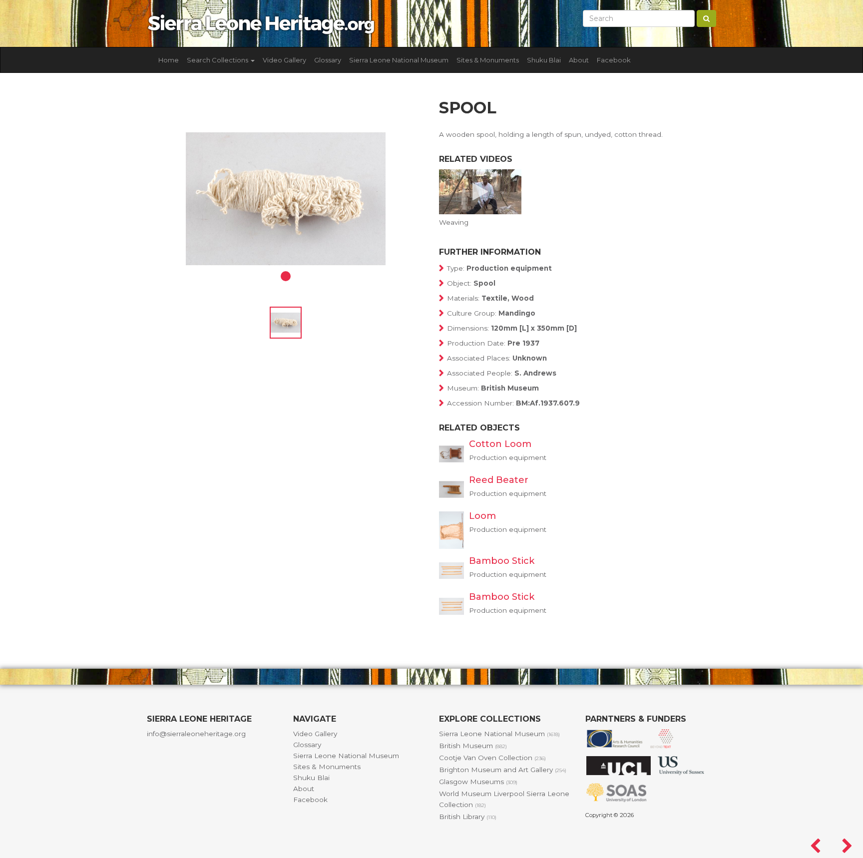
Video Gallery (284, 60)
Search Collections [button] (218, 60)
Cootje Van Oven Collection (492, 758)
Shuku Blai (544, 60)
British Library (467, 817)
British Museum (473, 746)
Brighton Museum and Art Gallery (502, 770)
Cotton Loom (500, 443)
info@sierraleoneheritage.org (196, 734)
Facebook (614, 60)
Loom (482, 515)
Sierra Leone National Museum (398, 60)
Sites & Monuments (487, 60)
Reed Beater (498, 479)
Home (168, 60)
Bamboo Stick (501, 560)
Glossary (327, 60)
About (579, 60)
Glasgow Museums (478, 782)
